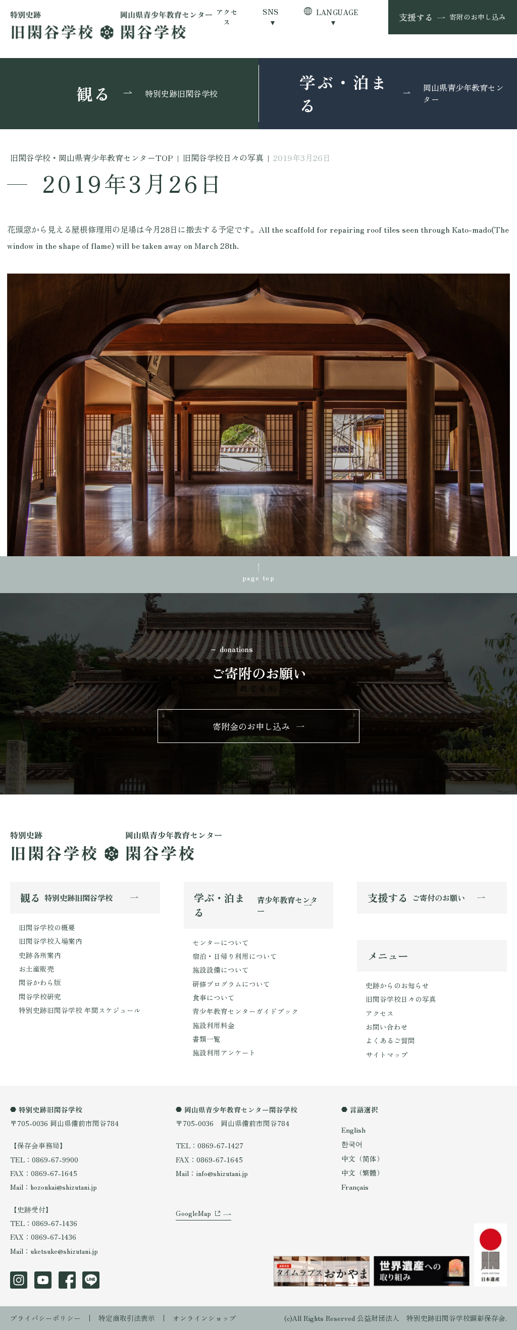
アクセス (227, 17)
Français (355, 1187)
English (353, 1130)
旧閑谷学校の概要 (47, 927)
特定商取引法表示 (126, 1318)
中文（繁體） (362, 1172)
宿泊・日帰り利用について (234, 956)
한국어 (352, 1144)
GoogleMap (193, 1213)
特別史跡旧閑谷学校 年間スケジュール (80, 1010)
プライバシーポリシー (45, 1318)
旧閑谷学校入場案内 (50, 941)
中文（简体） (362, 1158)
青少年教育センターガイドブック (245, 1011)
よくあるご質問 (390, 1040)
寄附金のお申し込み (251, 726)
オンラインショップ (204, 1318)
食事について (213, 997)
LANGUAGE (337, 12)
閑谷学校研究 (40, 996)
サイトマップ (387, 1054)
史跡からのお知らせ (397, 985)
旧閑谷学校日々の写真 (401, 999)
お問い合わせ (387, 1027)
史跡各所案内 (40, 955)
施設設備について (220, 970)
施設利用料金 (213, 1025)
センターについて (220, 942)
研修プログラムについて (231, 984)
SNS (270, 12)
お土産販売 (36, 969)
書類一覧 (206, 1039)
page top (258, 577)
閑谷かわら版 (40, 982)
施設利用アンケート (224, 1052)
